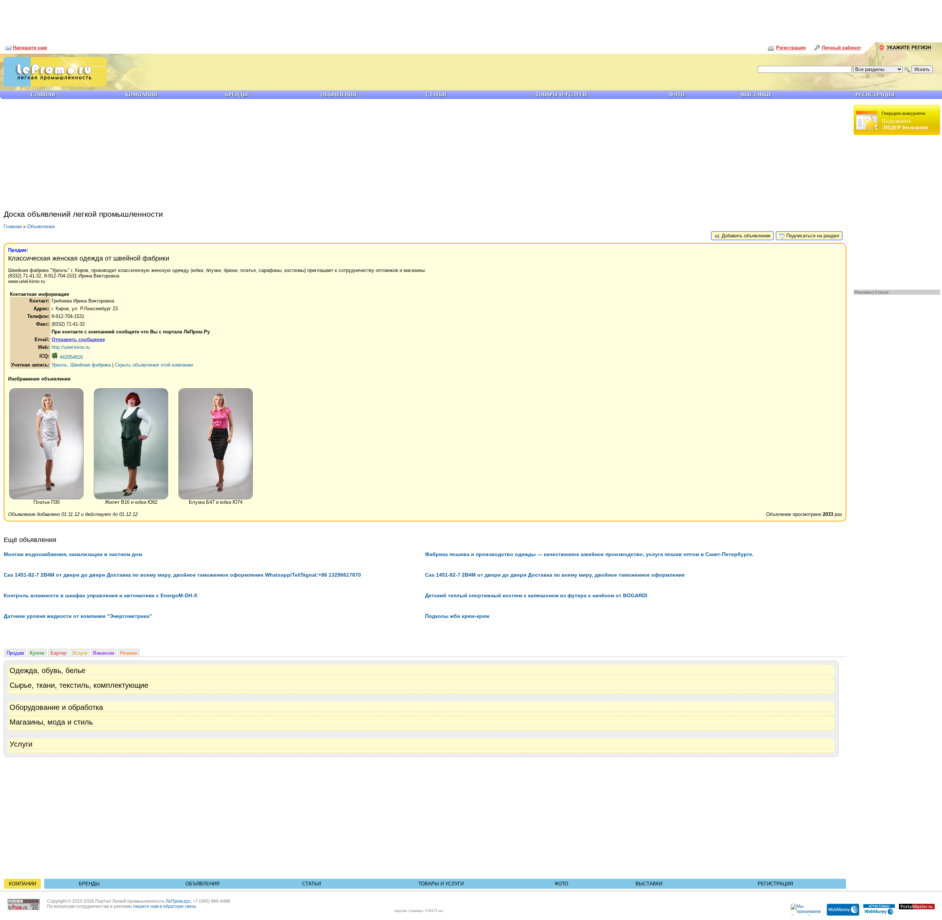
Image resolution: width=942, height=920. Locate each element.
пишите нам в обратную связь (164, 906)
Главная (13, 226)
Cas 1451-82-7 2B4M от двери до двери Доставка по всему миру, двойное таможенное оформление (555, 575)
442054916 (70, 357)
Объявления (41, 226)
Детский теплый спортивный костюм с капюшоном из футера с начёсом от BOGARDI (536, 595)
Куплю (37, 653)
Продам (15, 653)
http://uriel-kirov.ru (71, 347)
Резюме (128, 653)
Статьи (882, 292)
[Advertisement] (471, 18)
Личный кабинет (841, 47)
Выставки (648, 884)
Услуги (79, 653)
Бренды (89, 884)
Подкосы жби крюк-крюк (457, 616)
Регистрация (775, 884)
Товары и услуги (441, 884)
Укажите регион (909, 47)
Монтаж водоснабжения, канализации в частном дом (73, 554)
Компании (22, 884)
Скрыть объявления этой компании (154, 365)
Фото (561, 884)
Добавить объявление (745, 235)
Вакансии (103, 653)
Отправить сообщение (78, 339)
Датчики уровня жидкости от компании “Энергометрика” (78, 616)
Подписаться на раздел (812, 235)
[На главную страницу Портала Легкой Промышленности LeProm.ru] (53, 85)
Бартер (58, 653)
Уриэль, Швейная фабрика (81, 365)
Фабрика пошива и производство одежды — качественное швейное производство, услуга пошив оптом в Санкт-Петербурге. (589, 554)
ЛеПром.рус (178, 901)
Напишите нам (30, 47)
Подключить (905, 120)
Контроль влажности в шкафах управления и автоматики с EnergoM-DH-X (100, 595)
